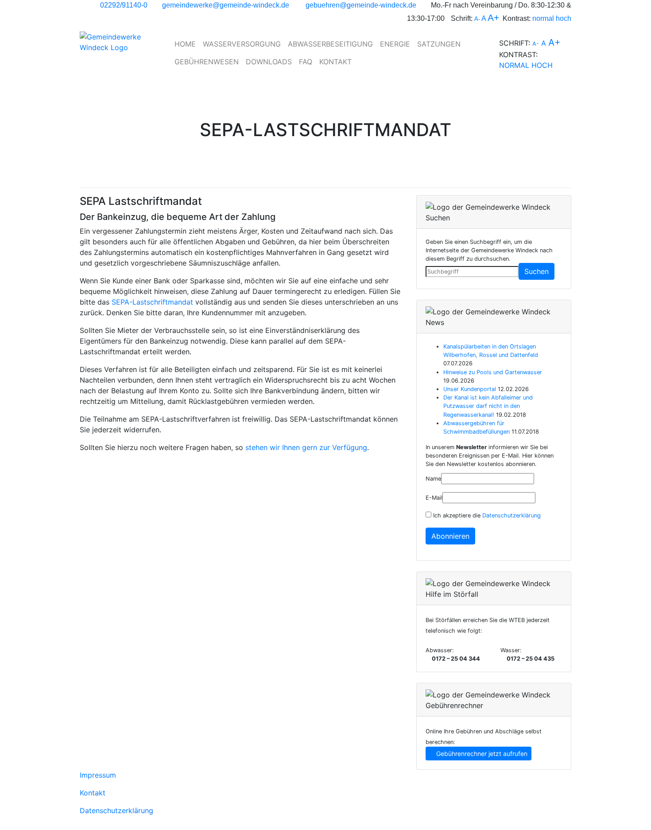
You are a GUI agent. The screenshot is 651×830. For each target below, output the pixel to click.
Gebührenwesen (206, 61)
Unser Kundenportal (469, 389)
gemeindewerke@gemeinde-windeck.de (225, 5)
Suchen (536, 271)
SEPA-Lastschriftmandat (152, 302)
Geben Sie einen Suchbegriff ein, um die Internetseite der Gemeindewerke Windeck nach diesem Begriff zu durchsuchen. (489, 250)
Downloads (269, 61)
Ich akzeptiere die (486, 515)
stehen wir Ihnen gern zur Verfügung (306, 447)
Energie (395, 43)
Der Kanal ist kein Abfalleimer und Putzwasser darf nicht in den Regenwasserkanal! (488, 406)
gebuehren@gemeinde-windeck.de (361, 5)
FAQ (305, 61)
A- (477, 19)
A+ (493, 17)
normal (543, 18)
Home (185, 43)
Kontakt (335, 61)
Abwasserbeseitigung (330, 43)
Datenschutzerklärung (511, 515)
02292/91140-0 (123, 5)
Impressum (98, 775)
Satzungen (439, 43)
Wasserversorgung (242, 43)
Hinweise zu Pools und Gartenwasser (492, 372)
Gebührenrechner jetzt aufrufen (480, 753)
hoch (563, 18)
